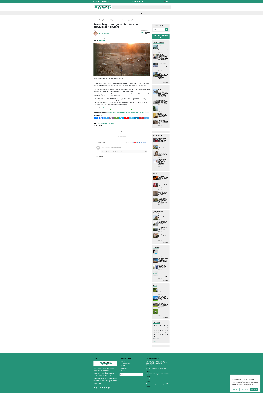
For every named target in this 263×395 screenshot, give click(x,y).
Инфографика (157, 135)
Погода (102, 40)
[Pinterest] (141, 118)
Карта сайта (124, 368)
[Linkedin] (136, 118)
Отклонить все (245, 389)
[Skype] (121, 118)
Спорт (155, 285)
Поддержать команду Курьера (161, 36)
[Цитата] (114, 151)
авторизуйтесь (144, 142)
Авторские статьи (158, 42)
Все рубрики (102, 20)
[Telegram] (106, 118)
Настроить (235, 389)
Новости (104, 13)
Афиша (150, 13)
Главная (96, 13)
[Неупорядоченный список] (112, 151)
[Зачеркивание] (108, 151)
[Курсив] (104, 151)
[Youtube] (126, 118)
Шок (135, 13)
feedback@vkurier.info (99, 377)
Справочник (166, 13)
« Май (154, 341)
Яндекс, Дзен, (112, 112)
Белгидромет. (103, 107)
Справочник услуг (125, 363)
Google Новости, (120, 112)
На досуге (142, 13)
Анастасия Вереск (104, 33)
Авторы (112, 13)
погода (105, 123)
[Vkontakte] (96, 118)
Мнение (120, 13)
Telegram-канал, (129, 112)
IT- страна (156, 247)
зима (100, 123)
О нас (157, 13)
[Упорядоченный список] (110, 151)
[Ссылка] (118, 151)
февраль (111, 123)
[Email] (116, 118)
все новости (165, 82)
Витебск (128, 13)
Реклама (123, 370)
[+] (121, 151)
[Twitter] (146, 118)
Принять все (254, 389)
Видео (155, 173)
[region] (245, 383)
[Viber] (111, 118)
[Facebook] (101, 118)
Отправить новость (125, 366)
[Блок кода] (116, 151)
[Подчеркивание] (106, 151)
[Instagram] (131, 118)
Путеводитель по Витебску (158, 212)
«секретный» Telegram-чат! (141, 112)
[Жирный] (102, 151)
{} (119, 151)
